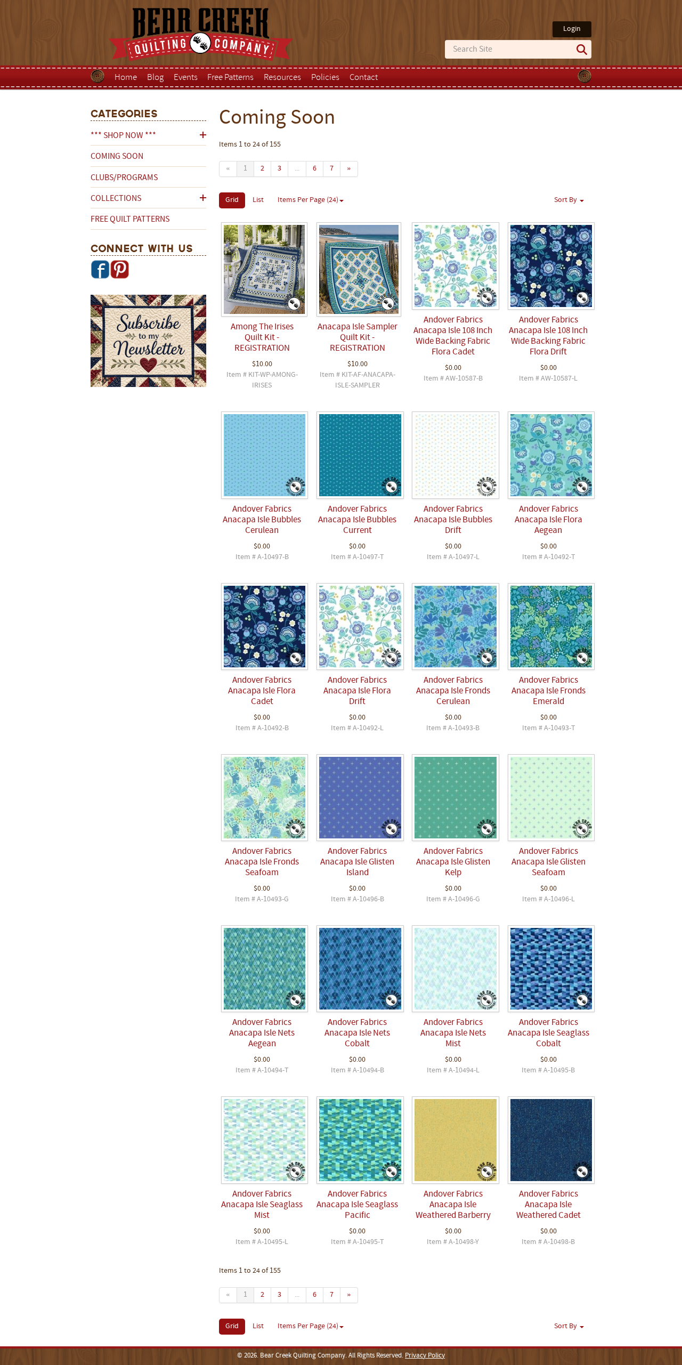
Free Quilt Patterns (130, 219)
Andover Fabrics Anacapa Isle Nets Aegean (262, 1033)
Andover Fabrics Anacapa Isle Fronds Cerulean (453, 691)
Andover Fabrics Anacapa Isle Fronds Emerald (549, 691)
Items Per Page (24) (308, 200)
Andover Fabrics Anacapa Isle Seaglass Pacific (357, 1205)
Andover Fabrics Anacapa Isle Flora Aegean (548, 520)
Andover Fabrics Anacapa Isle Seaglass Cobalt (548, 1033)
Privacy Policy (425, 1356)
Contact (364, 78)
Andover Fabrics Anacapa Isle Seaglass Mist (262, 1205)
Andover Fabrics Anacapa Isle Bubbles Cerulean (262, 520)
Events (186, 78)
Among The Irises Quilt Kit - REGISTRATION (262, 337)
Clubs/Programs (124, 178)
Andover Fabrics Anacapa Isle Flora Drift (357, 691)
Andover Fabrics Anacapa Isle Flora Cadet (262, 691)
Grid (232, 200)
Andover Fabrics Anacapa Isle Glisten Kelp (453, 862)
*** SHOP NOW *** (123, 136)
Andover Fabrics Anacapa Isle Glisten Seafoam (549, 862)
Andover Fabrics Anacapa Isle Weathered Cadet (548, 1205)
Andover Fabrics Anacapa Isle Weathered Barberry (453, 1205)
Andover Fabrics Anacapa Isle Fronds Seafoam (262, 862)
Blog (155, 78)
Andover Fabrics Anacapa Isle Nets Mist (453, 1033)
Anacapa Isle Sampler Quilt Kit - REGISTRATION (357, 337)
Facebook (100, 269)
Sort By (566, 200)
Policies (325, 78)
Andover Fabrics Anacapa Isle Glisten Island (357, 862)
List (258, 200)
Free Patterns (230, 78)
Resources (282, 78)
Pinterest (119, 269)
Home (126, 78)
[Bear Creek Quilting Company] (148, 342)
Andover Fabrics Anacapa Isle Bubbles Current (357, 520)
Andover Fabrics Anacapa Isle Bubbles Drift (453, 520)
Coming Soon (117, 156)
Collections (116, 199)
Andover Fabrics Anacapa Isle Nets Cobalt (357, 1033)
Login (572, 29)
